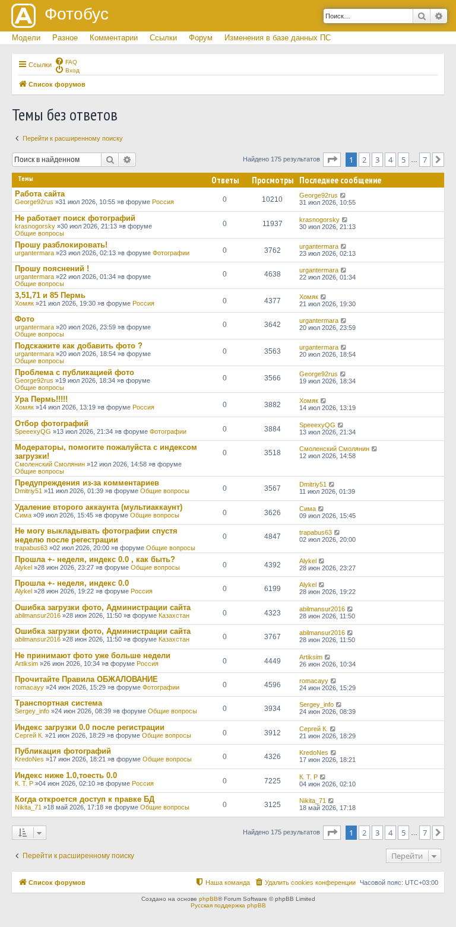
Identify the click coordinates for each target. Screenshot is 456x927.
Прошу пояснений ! (52, 268)
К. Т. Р (24, 783)
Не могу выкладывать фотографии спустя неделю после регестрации (96, 535)
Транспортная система (58, 703)
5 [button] (403, 159)
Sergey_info (32, 711)
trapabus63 (31, 547)
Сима (23, 515)
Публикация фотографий (63, 751)
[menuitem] (66, 61)
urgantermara (34, 252)
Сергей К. (29, 735)
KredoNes (29, 759)
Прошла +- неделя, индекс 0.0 (72, 583)
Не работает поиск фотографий (75, 218)
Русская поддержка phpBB (228, 905)
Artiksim (26, 663)
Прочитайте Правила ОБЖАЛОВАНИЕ (86, 679)
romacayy (29, 687)
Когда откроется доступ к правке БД (84, 799)
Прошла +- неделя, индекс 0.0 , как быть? (95, 559)
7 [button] (425, 159)
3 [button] (377, 159)
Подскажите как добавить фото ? (78, 345)
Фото (24, 319)
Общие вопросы (39, 233)
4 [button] (390, 159)
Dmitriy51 (28, 490)
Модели (26, 37)
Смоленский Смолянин (50, 464)
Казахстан (174, 615)
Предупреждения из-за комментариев (87, 482)
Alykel (23, 567)
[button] (332, 160)
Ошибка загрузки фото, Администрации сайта (103, 607)
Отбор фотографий (51, 423)
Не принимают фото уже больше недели (92, 655)
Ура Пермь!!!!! (41, 399)
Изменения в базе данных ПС (277, 37)
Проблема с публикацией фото (74, 372)
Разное (65, 37)
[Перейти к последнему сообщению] (343, 195)
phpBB (208, 899)
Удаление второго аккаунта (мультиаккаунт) (98, 507)
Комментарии (114, 37)
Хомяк (24, 303)
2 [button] (364, 159)
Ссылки (163, 37)
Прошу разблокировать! (61, 244)
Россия (163, 201)
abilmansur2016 (38, 615)
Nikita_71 (28, 807)
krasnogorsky (35, 226)
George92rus (34, 201)
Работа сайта (40, 193)
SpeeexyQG (33, 431)
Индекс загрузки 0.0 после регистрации (89, 727)
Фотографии (171, 252)
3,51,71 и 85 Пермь (50, 295)
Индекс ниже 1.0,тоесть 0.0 (66, 775)
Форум (201, 37)
